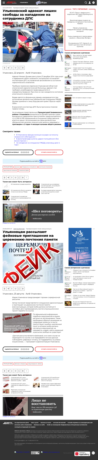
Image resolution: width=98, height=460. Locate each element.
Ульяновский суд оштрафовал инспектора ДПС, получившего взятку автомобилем (50, 186)
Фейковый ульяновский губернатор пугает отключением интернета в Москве (21, 391)
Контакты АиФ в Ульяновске (23, 425)
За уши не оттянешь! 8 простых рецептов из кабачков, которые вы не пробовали (84, 303)
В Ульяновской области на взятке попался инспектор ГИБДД (21, 191)
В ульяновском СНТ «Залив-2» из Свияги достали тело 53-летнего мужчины (80, 44)
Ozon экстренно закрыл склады (81, 97)
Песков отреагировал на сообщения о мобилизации (83, 123)
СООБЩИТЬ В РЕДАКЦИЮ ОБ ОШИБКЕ (25, 427)
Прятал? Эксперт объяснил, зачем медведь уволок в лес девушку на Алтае (83, 63)
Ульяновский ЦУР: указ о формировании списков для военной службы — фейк (19, 379)
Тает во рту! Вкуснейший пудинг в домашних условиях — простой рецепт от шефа (83, 290)
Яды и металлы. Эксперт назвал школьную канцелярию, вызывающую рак (82, 57)
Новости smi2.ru (9, 223)
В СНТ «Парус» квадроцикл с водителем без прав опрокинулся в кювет (80, 14)
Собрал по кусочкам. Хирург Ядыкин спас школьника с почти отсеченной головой (84, 297)
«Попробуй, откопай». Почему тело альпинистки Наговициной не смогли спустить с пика (83, 82)
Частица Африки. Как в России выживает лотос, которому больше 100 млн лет (83, 88)
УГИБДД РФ (6, 63)
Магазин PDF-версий (59, 422)
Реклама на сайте (39, 425)
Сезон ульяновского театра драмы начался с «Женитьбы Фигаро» (80, 37)
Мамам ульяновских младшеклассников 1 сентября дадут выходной (80, 29)
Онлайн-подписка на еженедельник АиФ (80, 422)
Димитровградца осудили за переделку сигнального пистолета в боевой (80, 22)
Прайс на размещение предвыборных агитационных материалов (67, 425)
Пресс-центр (34, 422)
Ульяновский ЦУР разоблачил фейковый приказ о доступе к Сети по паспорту (50, 379)
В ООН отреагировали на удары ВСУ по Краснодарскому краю (83, 104)
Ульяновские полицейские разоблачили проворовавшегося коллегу (21, 198)
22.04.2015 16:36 (7, 7)
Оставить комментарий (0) (49, 152)
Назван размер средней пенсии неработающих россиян (81, 111)
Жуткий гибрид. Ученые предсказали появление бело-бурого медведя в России (84, 284)
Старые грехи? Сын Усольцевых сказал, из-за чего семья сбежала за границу (83, 69)
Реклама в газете (46, 422)
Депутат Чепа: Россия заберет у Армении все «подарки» (81, 117)
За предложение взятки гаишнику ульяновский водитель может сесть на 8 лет (51, 192)
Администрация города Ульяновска (13, 284)
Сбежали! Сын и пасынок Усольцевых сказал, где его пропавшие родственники (84, 272)
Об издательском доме (22, 422)
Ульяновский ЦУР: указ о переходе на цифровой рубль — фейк (20, 385)
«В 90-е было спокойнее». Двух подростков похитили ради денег (83, 75)
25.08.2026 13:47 (7, 229)
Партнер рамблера (67, 453)
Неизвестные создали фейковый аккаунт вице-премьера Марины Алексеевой (51, 385)
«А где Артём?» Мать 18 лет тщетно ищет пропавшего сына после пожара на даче (83, 278)
